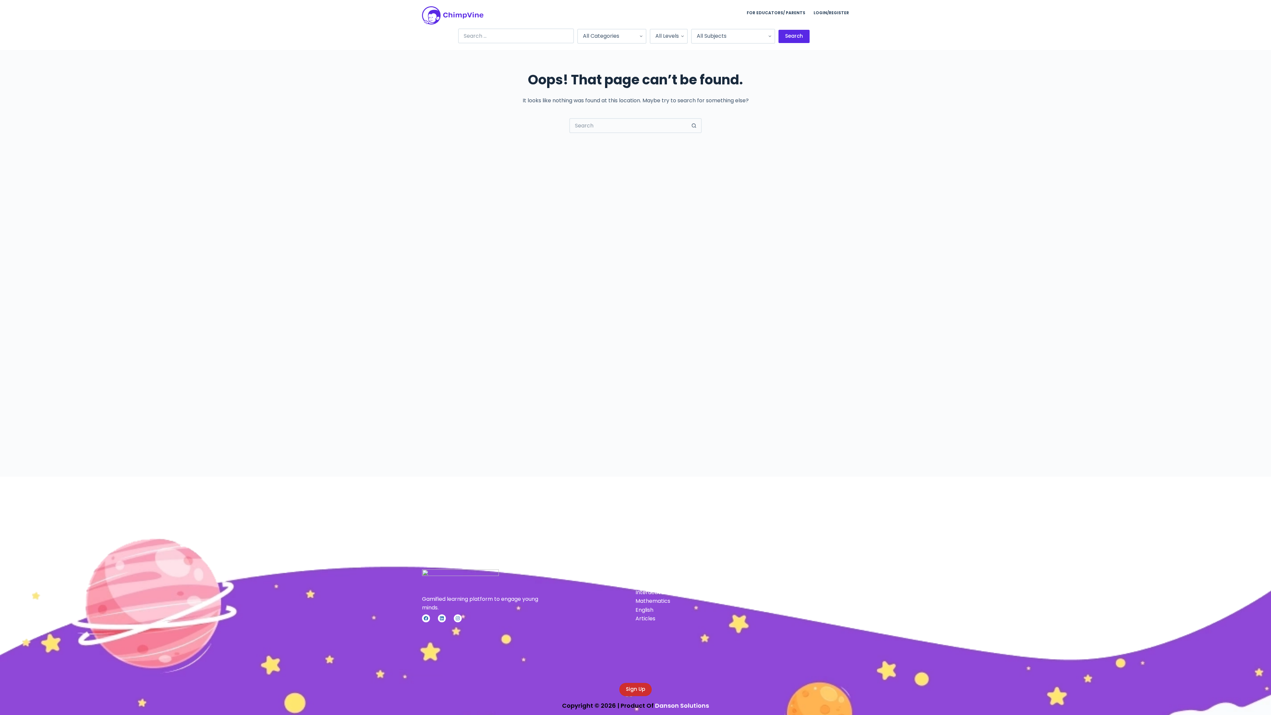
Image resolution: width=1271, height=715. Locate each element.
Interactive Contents (663, 592)
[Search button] (694, 125)
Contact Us (801, 601)
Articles (645, 618)
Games (645, 584)
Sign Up (635, 689)
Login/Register (831, 13)
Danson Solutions (682, 705)
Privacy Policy (805, 584)
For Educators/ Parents (776, 13)
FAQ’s (794, 592)
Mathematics (653, 601)
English (644, 610)
